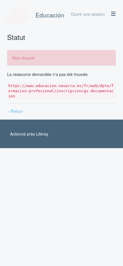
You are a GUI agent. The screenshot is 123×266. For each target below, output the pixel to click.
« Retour (15, 111)
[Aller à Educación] (18, 15)
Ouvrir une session (88, 14)
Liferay (42, 134)
